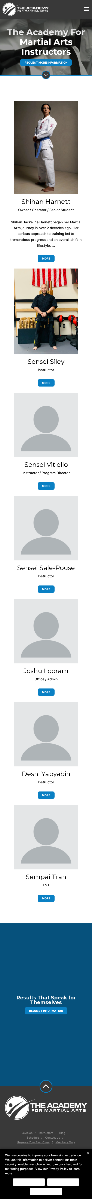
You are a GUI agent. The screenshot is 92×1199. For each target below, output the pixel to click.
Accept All (29, 1182)
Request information (46, 1010)
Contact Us (52, 1137)
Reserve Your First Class (33, 1142)
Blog (62, 1133)
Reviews (27, 1133)
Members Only (65, 1142)
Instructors (46, 1133)
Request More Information (46, 62)
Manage (46, 1191)
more (46, 258)
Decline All (63, 1182)
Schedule (33, 1137)
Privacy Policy (58, 1169)
